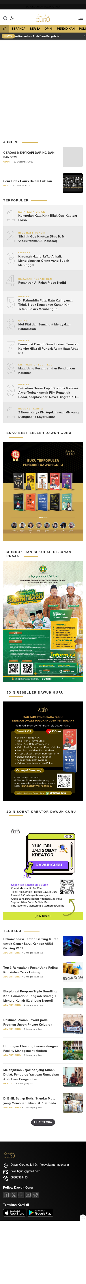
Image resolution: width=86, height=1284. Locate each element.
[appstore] (14, 1215)
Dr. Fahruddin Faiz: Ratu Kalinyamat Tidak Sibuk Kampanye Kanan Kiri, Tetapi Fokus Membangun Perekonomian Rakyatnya (45, 305)
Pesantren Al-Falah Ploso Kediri (42, 282)
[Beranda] (4, 29)
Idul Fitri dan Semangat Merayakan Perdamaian (44, 327)
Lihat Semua (43, 1122)
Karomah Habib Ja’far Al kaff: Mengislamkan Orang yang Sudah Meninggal (43, 261)
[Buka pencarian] (5, 18)
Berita (35, 28)
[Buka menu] (79, 19)
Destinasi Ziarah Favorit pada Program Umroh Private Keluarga (27, 1022)
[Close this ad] (83, 1218)
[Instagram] (21, 1195)
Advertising (12, 953)
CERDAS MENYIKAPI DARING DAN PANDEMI (28, 155)
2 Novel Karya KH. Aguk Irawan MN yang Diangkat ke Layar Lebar (48, 414)
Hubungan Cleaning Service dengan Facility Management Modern (30, 1048)
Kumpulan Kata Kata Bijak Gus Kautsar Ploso (47, 218)
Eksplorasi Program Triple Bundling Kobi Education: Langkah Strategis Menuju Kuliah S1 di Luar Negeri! (30, 996)
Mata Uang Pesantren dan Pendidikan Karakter (46, 370)
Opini (48, 28)
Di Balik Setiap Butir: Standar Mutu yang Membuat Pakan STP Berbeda (29, 1101)
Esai (6, 185)
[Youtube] (28, 1195)
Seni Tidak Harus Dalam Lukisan (27, 181)
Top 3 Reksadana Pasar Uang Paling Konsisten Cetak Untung (30, 970)
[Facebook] (6, 1195)
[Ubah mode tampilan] (11, 18)
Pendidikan (66, 28)
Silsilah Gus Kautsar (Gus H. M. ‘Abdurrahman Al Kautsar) (41, 239)
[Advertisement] (43, 88)
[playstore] (40, 1215)
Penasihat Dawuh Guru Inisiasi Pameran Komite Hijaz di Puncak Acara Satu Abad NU (48, 348)
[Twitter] (13, 1195)
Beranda (18, 28)
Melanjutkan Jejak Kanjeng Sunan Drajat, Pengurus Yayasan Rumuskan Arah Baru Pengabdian (31, 1074)
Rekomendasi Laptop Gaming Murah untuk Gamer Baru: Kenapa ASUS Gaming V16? (30, 943)
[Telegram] (35, 1195)
